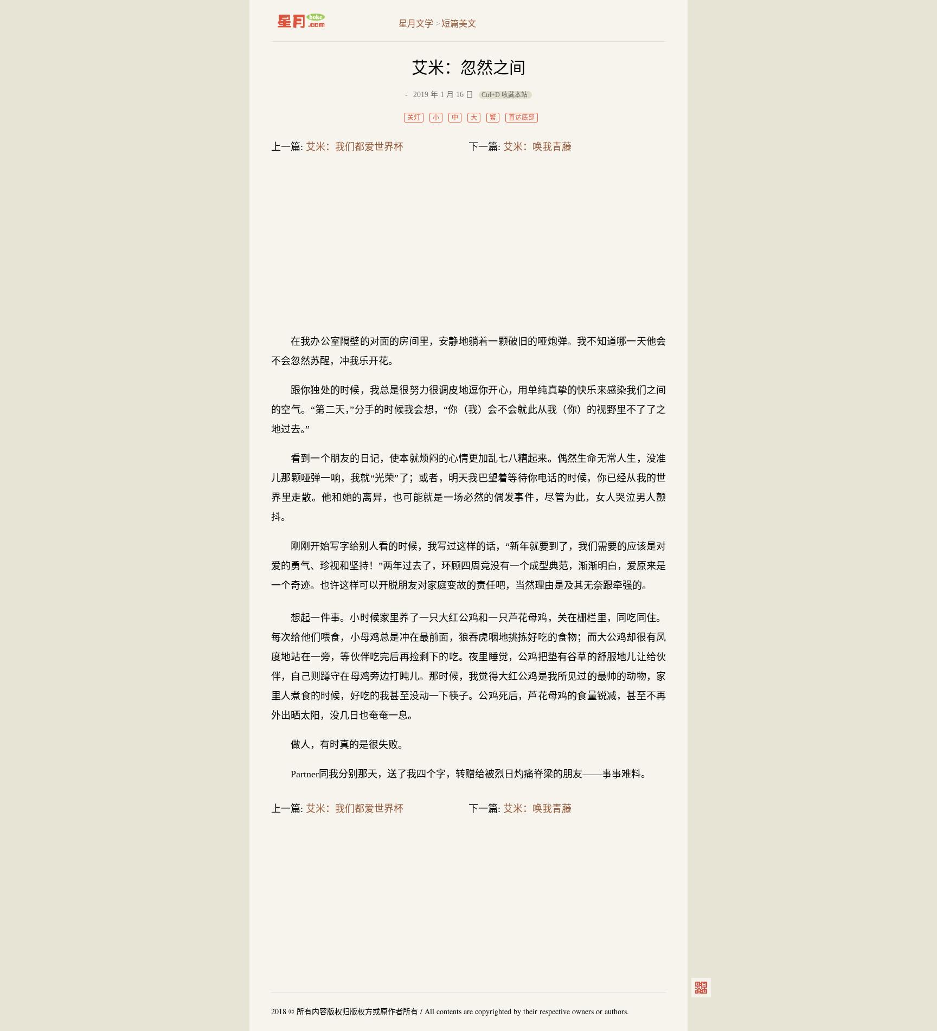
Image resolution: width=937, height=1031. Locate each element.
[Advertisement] (468, 246)
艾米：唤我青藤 (537, 146)
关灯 (413, 117)
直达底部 (522, 117)
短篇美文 (458, 23)
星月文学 (324, 21)
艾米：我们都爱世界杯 (354, 146)
